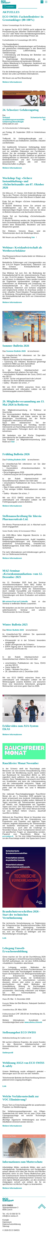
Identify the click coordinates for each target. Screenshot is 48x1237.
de (42, 2)
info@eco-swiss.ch (10, 1216)
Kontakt (5, 1220)
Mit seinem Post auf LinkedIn (15, 601)
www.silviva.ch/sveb (33, 1022)
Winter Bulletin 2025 (15, 630)
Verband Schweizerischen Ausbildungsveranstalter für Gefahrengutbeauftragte (24, 119)
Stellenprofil (7, 1053)
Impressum (7, 1222)
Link (4, 938)
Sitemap (5, 1226)
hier (33, 237)
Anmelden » (10, 7)
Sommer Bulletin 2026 (16, 351)
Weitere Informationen (12, 82)
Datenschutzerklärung (11, 1224)
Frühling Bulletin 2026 (16, 460)
